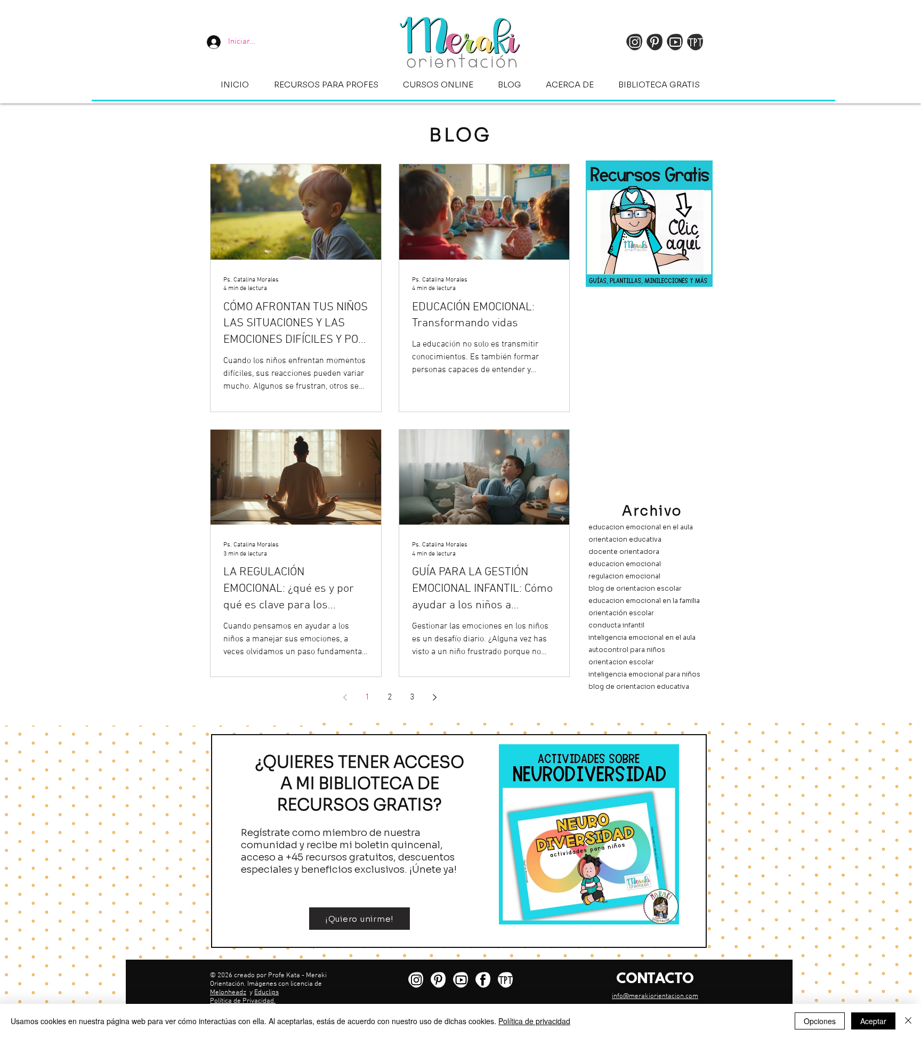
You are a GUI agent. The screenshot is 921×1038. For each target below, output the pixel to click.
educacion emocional (624, 564)
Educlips (266, 992)
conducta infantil (616, 625)
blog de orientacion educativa (638, 686)
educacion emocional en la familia (644, 601)
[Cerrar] (908, 1020)
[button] (326, 84)
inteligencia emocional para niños (644, 674)
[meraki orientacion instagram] (634, 42)
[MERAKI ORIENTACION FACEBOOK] (482, 979)
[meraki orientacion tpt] (695, 42)
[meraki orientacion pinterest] (654, 42)
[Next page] (435, 697)
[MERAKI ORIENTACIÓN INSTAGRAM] (415, 979)
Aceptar (873, 1021)
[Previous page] (345, 697)
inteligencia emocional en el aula (642, 637)
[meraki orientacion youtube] (675, 42)
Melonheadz (228, 992)
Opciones (820, 1021)
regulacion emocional (624, 576)
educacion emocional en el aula (640, 527)
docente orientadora (623, 552)
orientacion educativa (624, 539)
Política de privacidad (534, 1021)
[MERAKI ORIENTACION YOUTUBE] (460, 979)
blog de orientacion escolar (635, 588)
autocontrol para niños (626, 650)
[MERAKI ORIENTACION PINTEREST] (438, 979)
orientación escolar (621, 613)
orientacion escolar (621, 662)
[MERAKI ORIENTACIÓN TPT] (505, 979)
